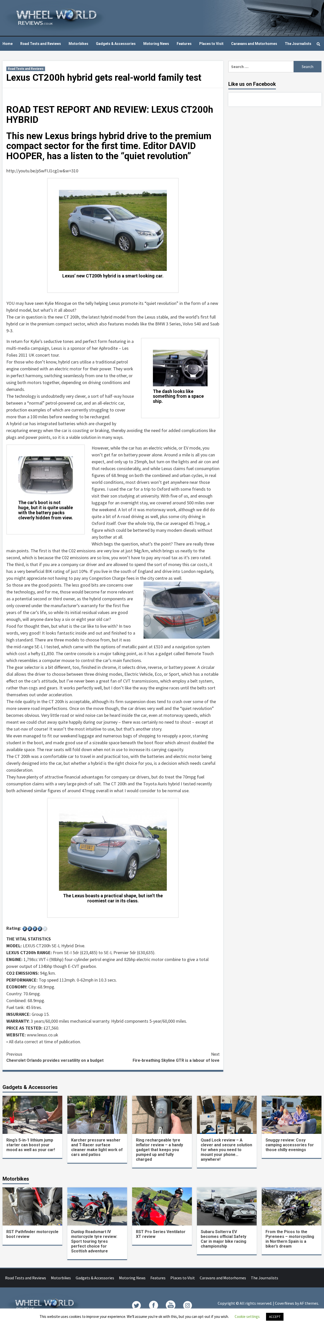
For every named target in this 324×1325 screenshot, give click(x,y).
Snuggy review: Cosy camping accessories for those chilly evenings (290, 1145)
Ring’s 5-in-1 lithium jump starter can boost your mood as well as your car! (30, 1145)
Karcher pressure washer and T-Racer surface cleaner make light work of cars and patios (97, 1147)
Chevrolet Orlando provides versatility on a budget (55, 1057)
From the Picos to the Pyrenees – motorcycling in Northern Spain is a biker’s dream (290, 1239)
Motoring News (156, 44)
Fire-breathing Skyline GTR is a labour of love (176, 1057)
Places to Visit (211, 44)
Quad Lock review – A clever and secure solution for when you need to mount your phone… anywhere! (226, 1150)
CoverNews (284, 1303)
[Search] (318, 44)
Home (8, 44)
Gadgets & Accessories (116, 44)
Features (184, 44)
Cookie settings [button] (247, 1316)
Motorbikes (78, 44)
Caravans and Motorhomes (254, 44)
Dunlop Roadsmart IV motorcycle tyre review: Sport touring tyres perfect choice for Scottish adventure (94, 1241)
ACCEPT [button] (274, 1317)
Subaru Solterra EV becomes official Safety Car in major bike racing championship (223, 1239)
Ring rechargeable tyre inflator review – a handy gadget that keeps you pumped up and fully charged (159, 1150)
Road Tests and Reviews (40, 44)
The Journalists (298, 44)
